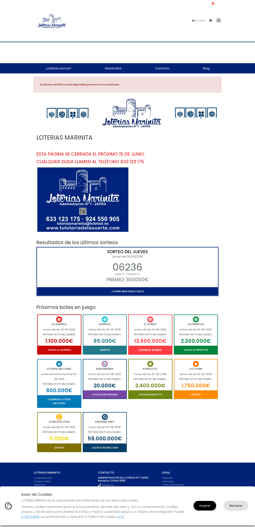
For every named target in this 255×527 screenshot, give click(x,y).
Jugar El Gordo (150, 350)
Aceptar (205, 506)
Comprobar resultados (128, 291)
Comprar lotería (42, 481)
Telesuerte (168, 477)
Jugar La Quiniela (59, 350)
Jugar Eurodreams (104, 394)
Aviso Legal (168, 481)
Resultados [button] (113, 68)
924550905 (107, 485)
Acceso (200, 20)
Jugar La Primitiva (195, 350)
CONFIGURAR (30, 516)
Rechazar (236, 506)
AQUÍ (120, 516)
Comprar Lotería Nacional (59, 401)
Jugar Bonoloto (150, 394)
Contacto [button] (162, 68)
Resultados (39, 484)
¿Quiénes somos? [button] (58, 68)
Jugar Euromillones (104, 447)
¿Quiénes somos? (43, 477)
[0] (212, 21)
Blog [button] (206, 68)
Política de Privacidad (173, 484)
